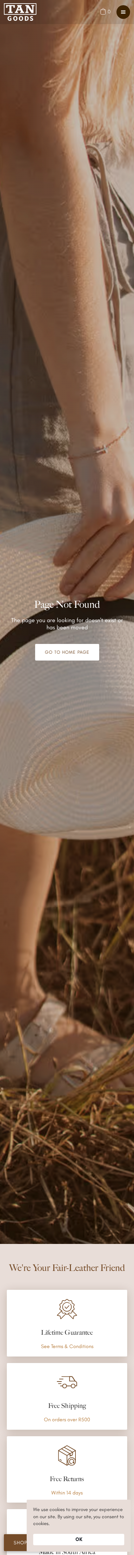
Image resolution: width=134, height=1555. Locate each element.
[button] (105, 11)
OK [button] (78, 1539)
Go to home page (67, 652)
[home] (20, 12)
